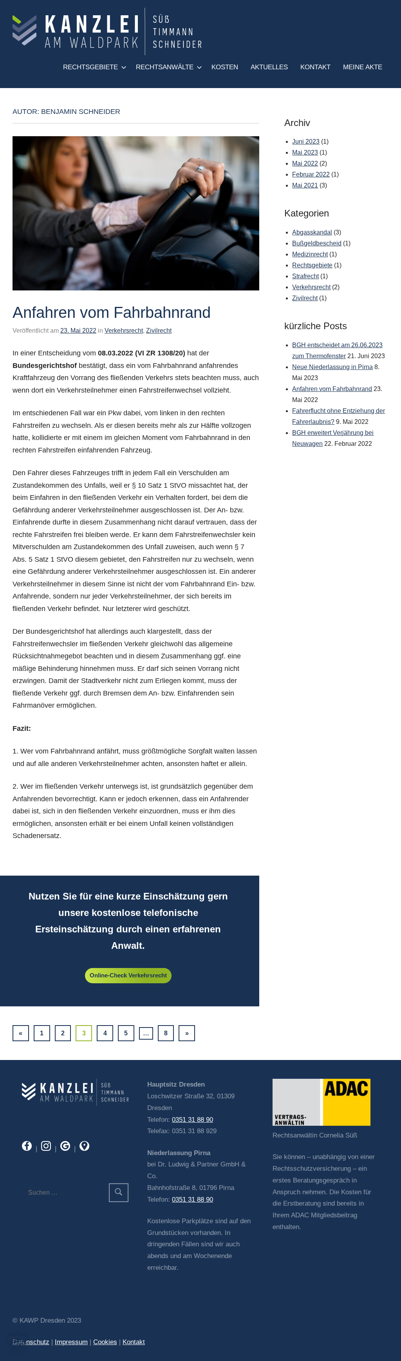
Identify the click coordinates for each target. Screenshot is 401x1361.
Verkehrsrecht (124, 330)
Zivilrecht (159, 330)
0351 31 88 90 (192, 1119)
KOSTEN (224, 67)
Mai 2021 (305, 185)
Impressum (71, 1342)
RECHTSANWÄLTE (164, 67)
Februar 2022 (311, 174)
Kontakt (134, 1342)
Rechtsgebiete (312, 265)
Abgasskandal (312, 232)
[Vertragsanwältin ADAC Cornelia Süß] (321, 1123)
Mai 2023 (305, 152)
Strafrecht (305, 276)
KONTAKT (315, 67)
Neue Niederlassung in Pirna (332, 367)
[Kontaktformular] (75, 1103)
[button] (17, 1344)
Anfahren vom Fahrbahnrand (112, 312)
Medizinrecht (310, 254)
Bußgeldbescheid (316, 243)
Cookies (105, 1342)
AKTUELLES (269, 67)
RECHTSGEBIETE (90, 67)
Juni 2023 (306, 141)
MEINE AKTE (362, 67)
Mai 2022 (305, 163)
